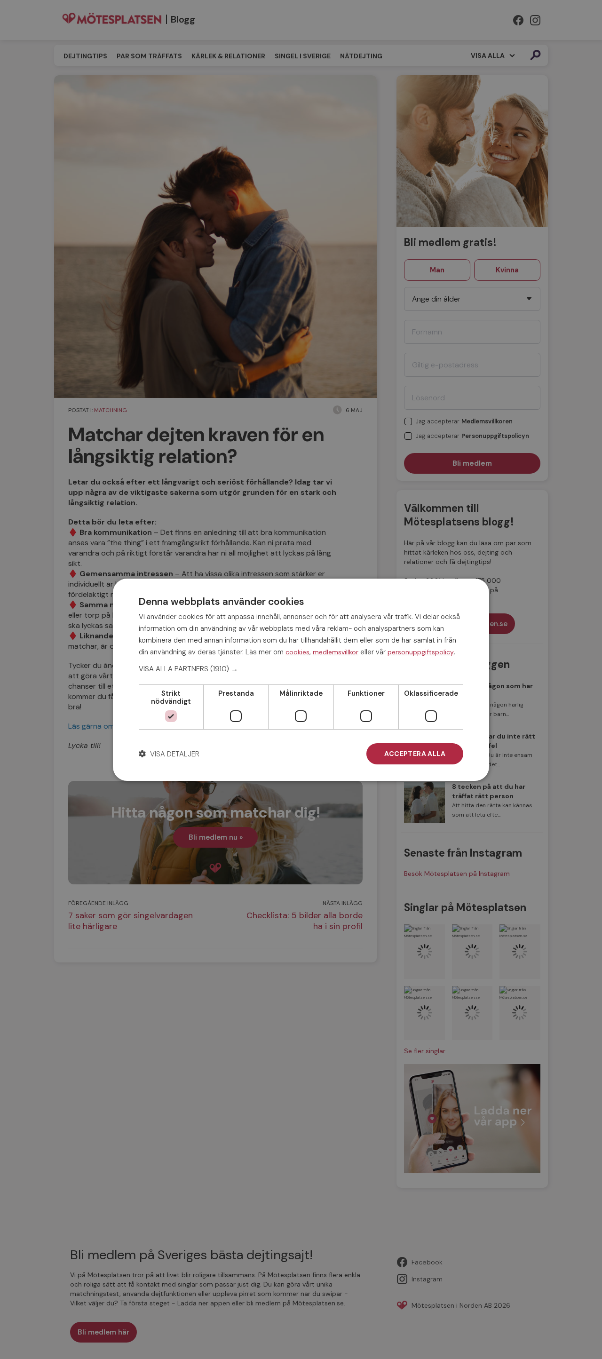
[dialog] (301, 679)
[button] (301, 669)
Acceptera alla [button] (414, 753)
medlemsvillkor (335, 651)
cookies (297, 651)
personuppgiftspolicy (421, 651)
